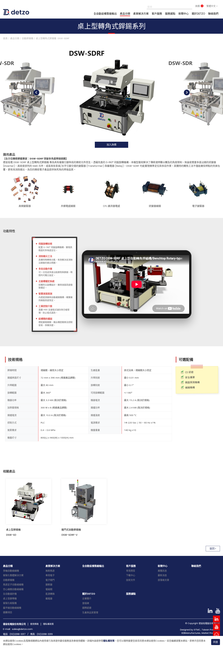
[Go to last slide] (36, 92)
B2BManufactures (191, 633)
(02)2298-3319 (45, 634)
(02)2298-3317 (17, 634)
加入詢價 (111, 144)
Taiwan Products (210, 629)
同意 (215, 642)
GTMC (197, 629)
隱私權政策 (109, 640)
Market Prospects (211, 633)
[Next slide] (187, 92)
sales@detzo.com (22, 629)
